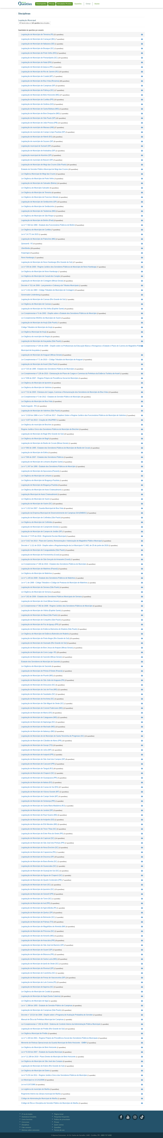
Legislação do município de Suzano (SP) (37, 141)
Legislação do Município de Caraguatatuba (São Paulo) (43, 550)
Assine (96, 4)
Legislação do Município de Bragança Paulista (39, 485)
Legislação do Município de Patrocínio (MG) (38, 239)
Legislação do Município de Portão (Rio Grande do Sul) (43, 1029)
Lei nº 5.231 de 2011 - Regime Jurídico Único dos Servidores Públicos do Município (54, 1075)
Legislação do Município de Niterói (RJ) (36, 137)
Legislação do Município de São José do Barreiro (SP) (42, 945)
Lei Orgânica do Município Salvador (35, 188)
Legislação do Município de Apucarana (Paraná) (40, 471)
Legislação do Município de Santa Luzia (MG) (39, 959)
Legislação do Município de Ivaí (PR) (35, 903)
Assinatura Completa (29, 1117)
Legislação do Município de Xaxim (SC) (36, 504)
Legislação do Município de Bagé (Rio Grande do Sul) (42, 434)
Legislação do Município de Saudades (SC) (38, 694)
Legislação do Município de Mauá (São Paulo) (39, 615)
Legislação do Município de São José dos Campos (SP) (43, 759)
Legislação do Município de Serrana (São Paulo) (40, 587)
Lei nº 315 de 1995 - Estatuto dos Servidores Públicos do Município (47, 369)
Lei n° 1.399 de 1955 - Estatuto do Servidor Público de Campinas (46, 1005)
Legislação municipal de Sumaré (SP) (36, 146)
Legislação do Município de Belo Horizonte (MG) (40, 95)
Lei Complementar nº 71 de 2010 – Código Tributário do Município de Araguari (52, 359)
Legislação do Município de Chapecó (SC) (38, 773)
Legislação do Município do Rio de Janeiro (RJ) (40, 72)
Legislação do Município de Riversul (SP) (37, 968)
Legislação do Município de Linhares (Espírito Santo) (42, 462)
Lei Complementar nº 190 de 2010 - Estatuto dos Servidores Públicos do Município (53, 564)
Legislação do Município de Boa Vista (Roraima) (40, 81)
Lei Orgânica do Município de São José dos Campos (42, 1061)
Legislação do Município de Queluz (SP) (37, 912)
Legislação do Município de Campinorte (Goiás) (40, 527)
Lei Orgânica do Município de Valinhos (36, 387)
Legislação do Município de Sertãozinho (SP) (39, 202)
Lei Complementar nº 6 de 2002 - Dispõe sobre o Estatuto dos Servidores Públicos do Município (59, 313)
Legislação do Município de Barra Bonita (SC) (39, 861)
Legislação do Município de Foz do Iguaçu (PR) (40, 624)
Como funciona (27, 1119)
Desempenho (41, 4)
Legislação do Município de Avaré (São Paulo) (39, 364)
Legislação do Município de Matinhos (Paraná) (39, 569)
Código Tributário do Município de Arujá (36, 327)
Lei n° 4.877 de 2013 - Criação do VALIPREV (39, 420)
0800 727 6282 (106, 1135)
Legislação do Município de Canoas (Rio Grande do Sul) (43, 299)
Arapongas (25, 253)
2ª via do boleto (27, 1114)
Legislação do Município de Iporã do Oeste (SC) (40, 964)
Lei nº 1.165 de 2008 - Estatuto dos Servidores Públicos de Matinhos (48, 578)
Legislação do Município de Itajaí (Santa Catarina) (40, 996)
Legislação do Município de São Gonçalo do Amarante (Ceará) (45, 559)
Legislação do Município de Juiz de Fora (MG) (39, 689)
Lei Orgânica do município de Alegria (35, 336)
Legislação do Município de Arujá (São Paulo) (39, 323)
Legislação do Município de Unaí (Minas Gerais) (40, 601)
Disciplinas (25, 1125)
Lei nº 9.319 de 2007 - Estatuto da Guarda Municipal (41, 1052)
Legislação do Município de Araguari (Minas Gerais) (41, 355)
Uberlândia (25, 248)
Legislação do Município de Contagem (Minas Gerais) (42, 281)
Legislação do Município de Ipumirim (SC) (37, 889)
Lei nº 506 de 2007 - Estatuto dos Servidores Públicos (42, 457)
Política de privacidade (62, 1119)
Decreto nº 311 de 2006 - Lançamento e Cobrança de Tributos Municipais (50, 285)
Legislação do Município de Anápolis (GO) (37, 820)
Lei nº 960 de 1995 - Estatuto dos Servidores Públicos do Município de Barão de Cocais (55, 448)
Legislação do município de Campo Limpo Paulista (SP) (43, 132)
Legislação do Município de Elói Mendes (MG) (39, 824)
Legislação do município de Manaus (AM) (37, 127)
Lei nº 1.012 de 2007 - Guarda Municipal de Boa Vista (42, 508)
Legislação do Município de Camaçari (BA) (38, 39)
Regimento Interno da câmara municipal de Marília (41, 1094)
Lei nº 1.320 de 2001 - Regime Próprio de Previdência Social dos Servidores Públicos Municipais (59, 1038)
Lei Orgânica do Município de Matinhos (36, 573)
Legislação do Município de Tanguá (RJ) (37, 768)
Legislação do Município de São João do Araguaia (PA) (43, 680)
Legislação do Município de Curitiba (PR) (37, 99)
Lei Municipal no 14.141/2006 (32, 1080)
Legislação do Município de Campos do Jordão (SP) (41, 531)
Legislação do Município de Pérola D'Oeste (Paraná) (42, 671)
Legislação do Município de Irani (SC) (36, 885)
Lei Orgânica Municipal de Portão (34, 1033)
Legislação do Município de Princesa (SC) (37, 931)
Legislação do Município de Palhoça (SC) (37, 90)
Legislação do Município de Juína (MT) (36, 750)
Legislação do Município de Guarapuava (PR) (39, 778)
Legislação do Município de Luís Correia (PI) (38, 982)
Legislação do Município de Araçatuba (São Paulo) (41, 341)
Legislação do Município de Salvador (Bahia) (39, 183)
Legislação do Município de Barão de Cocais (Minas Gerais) (44, 443)
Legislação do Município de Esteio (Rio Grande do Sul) (42, 1066)
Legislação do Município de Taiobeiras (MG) (38, 211)
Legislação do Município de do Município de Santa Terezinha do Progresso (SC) (52, 736)
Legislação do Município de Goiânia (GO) (37, 104)
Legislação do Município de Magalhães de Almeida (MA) (43, 926)
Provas (51, 4)
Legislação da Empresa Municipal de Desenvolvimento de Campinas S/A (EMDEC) (54, 513)
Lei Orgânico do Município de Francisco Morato (39, 197)
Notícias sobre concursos (30, 1130)
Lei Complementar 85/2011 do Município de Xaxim (41, 318)
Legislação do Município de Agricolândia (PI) (38, 908)
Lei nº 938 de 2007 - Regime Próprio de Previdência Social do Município (49, 378)
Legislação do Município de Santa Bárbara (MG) (40, 109)
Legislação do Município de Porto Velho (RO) (39, 53)
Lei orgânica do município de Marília (35, 1089)
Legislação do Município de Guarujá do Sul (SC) (40, 871)
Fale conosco (26, 1127)
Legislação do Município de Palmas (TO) (37, 922)
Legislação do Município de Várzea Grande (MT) (40, 792)
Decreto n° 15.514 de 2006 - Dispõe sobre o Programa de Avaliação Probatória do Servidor (57, 1015)
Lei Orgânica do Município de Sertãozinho (37, 206)
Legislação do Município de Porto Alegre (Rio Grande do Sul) (45, 638)
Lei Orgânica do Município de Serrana (36, 592)
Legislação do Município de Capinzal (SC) (37, 838)
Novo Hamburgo (27, 257)
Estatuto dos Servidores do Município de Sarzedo (40, 662)
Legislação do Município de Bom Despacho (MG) (40, 113)
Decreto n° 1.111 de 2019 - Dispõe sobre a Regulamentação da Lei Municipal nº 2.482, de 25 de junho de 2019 (64, 545)
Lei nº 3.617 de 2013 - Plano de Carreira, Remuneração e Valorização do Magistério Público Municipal (61, 541)
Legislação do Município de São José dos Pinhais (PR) (43, 843)
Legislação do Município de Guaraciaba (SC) (39, 866)
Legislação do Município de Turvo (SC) (36, 899)
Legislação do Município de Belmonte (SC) (38, 917)
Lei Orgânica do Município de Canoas (36, 304)
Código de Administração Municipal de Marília (39, 1098)
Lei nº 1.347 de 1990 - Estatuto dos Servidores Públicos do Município (48, 466)
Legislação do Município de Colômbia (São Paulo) (41, 517)
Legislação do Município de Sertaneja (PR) (38, 801)
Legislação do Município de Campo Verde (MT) (39, 796)
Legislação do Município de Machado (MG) (38, 727)
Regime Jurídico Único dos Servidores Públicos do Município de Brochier (50, 429)
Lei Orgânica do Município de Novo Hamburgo (39, 271)
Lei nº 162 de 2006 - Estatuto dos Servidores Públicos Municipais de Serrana (51, 596)
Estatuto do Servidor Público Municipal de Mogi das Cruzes (44, 169)
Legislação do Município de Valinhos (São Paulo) (40, 411)
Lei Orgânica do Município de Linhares (36, 476)
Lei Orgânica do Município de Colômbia (36, 522)
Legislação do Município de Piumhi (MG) (37, 675)
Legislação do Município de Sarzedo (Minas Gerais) (41, 657)
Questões (78, 4)
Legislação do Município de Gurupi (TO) (37, 745)
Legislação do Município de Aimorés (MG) (37, 936)
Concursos (25, 1122)
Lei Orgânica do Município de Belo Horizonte (38, 1047)
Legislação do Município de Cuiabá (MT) (37, 76)
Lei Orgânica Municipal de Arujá (33, 332)
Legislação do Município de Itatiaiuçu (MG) (38, 731)
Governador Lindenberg (30, 295)
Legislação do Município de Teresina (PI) (37, 34)
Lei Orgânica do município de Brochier (36, 425)
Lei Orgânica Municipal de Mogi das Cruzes (38, 174)
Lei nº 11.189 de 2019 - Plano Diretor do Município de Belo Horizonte (48, 1057)
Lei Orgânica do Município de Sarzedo (36, 666)
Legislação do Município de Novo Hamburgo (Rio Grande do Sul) (46, 262)
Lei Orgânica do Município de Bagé (35, 438)
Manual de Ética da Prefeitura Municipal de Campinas (42, 1019)
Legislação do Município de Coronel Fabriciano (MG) (42, 708)
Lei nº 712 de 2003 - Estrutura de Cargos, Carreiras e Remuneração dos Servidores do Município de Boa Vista (64, 392)
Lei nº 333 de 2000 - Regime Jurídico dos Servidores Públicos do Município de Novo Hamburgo (58, 267)
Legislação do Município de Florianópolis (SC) (39, 58)
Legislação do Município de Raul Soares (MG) (39, 815)
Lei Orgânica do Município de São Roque (37, 216)
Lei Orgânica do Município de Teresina (36, 192)
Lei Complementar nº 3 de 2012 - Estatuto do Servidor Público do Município (51, 397)
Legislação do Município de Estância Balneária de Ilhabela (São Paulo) (49, 629)
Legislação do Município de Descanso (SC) (38, 685)
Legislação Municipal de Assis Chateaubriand (39, 494)
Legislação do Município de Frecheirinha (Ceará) (40, 555)
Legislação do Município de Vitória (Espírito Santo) (41, 610)
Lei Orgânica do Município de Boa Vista (36, 401)
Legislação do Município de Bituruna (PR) (37, 954)
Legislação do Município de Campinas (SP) (38, 86)
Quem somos (59, 1125)
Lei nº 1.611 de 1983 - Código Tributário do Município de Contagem (47, 290)
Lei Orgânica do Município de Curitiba (36, 230)
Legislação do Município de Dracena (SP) (37, 857)
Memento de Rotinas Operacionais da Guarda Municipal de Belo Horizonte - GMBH (54, 1043)
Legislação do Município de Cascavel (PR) (38, 764)
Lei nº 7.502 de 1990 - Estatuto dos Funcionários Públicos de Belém (48, 225)
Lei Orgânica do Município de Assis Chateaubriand (41, 490)
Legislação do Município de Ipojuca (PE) (37, 67)
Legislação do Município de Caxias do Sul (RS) (39, 787)
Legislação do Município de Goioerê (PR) (37, 894)
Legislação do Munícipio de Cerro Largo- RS (38, 652)
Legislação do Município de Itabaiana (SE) (38, 44)
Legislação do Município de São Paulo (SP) (38, 118)
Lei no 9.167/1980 (28, 1084)
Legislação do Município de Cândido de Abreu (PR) (41, 741)
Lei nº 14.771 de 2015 (29, 234)
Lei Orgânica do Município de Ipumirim (36, 383)
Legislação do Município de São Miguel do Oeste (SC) (42, 703)
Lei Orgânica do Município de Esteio (35, 1071)
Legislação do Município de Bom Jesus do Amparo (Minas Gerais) (47, 648)
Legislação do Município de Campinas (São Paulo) (41, 1010)
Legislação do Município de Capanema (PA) (38, 852)
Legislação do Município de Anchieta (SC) (37, 699)
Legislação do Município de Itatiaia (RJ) (36, 782)
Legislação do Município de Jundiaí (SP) (37, 810)
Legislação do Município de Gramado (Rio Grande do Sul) (44, 643)
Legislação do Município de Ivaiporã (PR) (37, 754)
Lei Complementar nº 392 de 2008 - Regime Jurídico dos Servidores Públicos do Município (57, 606)
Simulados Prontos (64, 4)
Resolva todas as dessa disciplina (35, 23)
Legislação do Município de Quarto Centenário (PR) (41, 880)
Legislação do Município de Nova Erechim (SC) (40, 847)
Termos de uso (59, 1130)
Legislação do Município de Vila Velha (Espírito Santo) (42, 309)
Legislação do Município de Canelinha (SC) (38, 973)
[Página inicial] (25, 4)
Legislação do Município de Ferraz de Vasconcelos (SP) (43, 978)
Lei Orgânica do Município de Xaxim (35, 499)
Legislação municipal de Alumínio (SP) (36, 155)
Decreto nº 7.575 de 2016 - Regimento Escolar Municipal (43, 536)
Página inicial (58, 1114)
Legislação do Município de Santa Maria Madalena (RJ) (43, 806)
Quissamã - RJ (27, 244)
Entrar (88, 4)
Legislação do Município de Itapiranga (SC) (38, 722)
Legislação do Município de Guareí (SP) (37, 950)
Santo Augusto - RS (29, 406)
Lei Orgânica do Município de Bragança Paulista (40, 480)
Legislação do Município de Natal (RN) (36, 62)
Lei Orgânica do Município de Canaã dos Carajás (40, 276)
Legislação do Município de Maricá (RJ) (36, 713)
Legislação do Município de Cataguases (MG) (39, 717)
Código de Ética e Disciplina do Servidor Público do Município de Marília (49, 1103)
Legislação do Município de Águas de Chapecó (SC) (42, 875)
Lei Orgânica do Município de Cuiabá (35, 991)
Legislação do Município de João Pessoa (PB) (39, 123)
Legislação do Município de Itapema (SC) (37, 987)
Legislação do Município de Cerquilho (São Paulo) (41, 620)
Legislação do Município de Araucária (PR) (38, 940)
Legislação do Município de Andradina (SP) (38, 151)
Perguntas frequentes (61, 1117)
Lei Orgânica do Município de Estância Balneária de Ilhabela (45, 634)
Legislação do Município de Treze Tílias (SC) (39, 829)
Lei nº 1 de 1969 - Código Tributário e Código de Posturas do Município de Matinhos (54, 583)
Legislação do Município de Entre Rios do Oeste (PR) (42, 833)
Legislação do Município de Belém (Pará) (37, 220)
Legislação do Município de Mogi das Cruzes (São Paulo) (43, 165)
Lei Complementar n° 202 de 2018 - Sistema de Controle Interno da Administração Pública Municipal (60, 1024)
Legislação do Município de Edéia (34, 452)
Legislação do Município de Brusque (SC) (37, 48)
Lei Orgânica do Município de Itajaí (34, 1001)
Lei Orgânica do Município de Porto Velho (37, 178)
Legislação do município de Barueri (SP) (37, 160)
